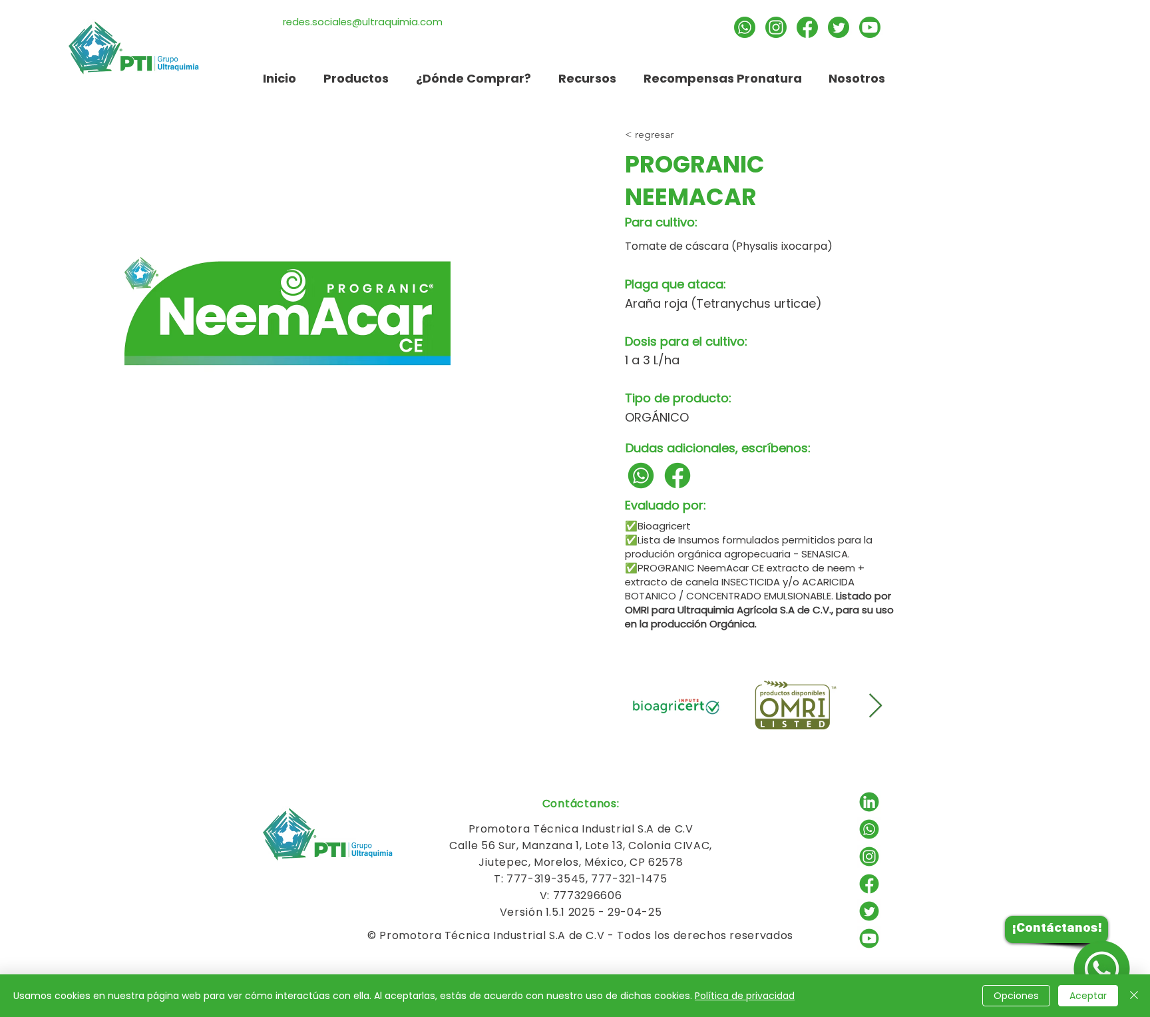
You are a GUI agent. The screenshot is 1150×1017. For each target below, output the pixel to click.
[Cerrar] (1134, 995)
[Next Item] (875, 706)
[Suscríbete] (870, 27)
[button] (587, 78)
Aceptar (1088, 995)
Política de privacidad (745, 995)
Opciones (1016, 995)
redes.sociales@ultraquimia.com (363, 22)
